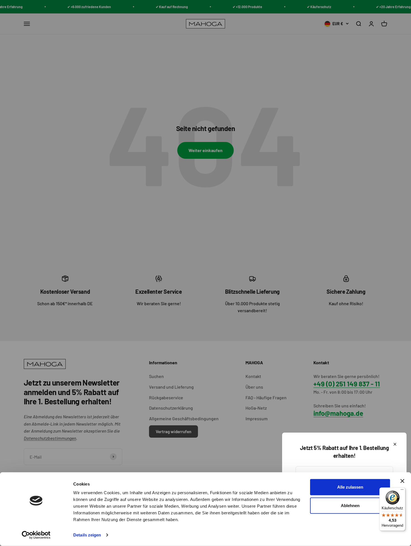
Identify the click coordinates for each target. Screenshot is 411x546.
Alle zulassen (350, 487)
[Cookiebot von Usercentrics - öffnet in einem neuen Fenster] (36, 535)
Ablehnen (350, 505)
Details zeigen (87, 535)
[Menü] (402, 490)
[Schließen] (395, 444)
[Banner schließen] (402, 481)
